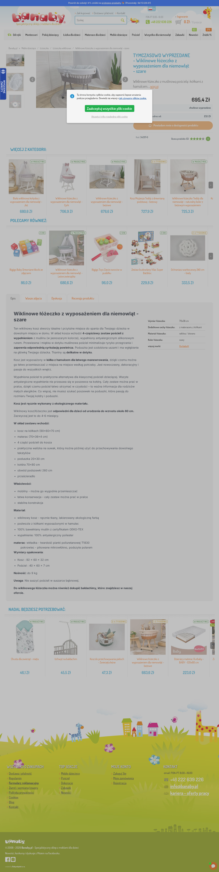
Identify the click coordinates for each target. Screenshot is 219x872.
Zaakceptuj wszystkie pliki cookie (109, 108)
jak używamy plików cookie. (133, 98)
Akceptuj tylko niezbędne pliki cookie (109, 116)
